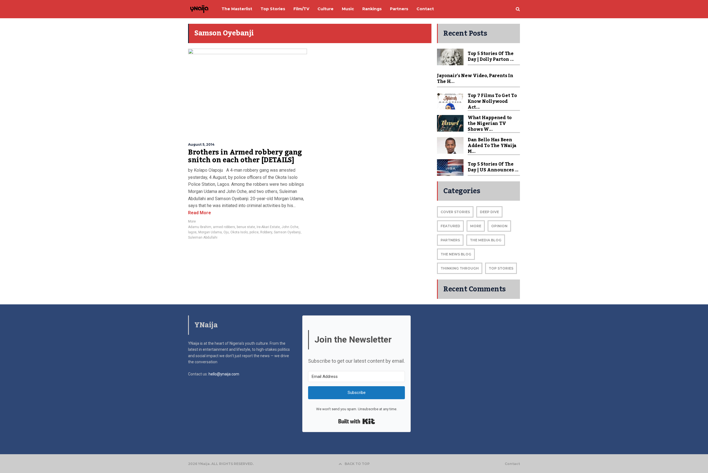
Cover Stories (455, 212)
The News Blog (456, 254)
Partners (450, 240)
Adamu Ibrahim (199, 227)
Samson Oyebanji (287, 232)
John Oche (290, 227)
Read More (199, 212)
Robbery (266, 232)
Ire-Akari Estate (268, 227)
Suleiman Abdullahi (202, 237)
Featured (450, 226)
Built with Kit (356, 421)
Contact (512, 463)
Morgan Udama (210, 232)
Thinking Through (460, 268)
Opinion (499, 226)
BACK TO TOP (357, 464)
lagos (192, 232)
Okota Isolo (239, 232)
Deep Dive (489, 212)
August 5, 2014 (201, 144)
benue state (246, 227)
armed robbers (224, 227)
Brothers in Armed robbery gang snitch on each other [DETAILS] (245, 156)
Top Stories (501, 268)
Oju (226, 232)
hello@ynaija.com (224, 374)
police (254, 232)
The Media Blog (485, 240)
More (192, 221)
